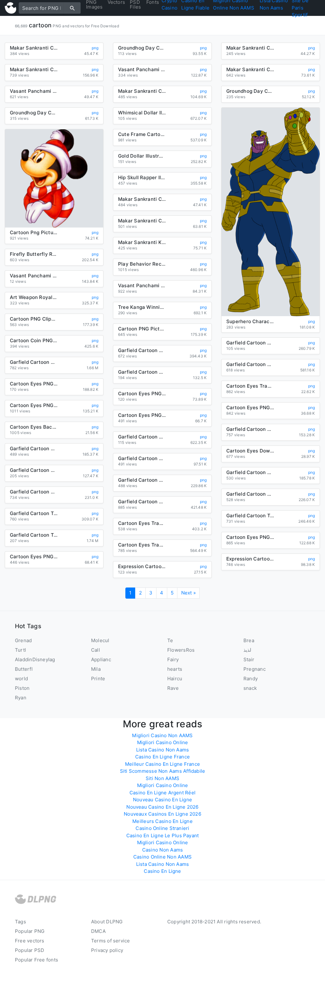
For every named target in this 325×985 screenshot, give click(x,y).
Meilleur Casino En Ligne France (162, 764)
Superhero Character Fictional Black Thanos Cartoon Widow (250, 321)
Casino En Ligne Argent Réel (162, 793)
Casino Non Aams (162, 850)
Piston (22, 688)
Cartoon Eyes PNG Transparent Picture (33, 384)
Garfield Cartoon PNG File (142, 350)
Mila (96, 669)
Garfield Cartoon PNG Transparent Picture (33, 492)
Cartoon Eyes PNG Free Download (33, 557)
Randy (250, 679)
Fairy (173, 659)
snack (250, 688)
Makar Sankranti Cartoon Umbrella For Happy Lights (142, 91)
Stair (248, 659)
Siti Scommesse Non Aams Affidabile (162, 771)
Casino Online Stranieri (162, 828)
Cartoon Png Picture (33, 232)
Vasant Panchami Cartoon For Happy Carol (142, 286)
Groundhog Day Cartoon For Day (250, 91)
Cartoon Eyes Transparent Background (250, 386)
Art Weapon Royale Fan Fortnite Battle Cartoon (33, 297)
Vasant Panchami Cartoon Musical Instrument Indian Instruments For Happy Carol (142, 69)
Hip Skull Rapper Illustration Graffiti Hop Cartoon (142, 177)
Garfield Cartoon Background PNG (33, 449)
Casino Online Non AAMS (162, 857)
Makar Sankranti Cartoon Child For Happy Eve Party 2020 (142, 221)
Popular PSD (29, 950)
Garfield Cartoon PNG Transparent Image (250, 494)
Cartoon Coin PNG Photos (33, 340)
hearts (174, 669)
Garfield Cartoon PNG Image (142, 372)
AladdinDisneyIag (35, 659)
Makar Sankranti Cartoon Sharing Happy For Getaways (33, 69)
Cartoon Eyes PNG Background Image (250, 408)
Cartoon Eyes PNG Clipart (142, 415)
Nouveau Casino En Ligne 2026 (162, 807)
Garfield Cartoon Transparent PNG (33, 535)
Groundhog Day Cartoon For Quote (142, 48)
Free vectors (29, 941)
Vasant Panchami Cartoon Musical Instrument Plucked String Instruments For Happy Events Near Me (33, 91)
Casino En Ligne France (162, 757)
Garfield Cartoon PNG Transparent (142, 502)
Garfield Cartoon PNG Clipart (250, 343)
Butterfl (24, 669)
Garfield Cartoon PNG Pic (142, 458)
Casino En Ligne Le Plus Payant (162, 835)
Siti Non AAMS (162, 778)
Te (170, 640)
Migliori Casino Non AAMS (162, 735)
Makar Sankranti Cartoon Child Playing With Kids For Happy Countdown (250, 69)
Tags (20, 922)
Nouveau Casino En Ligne (162, 800)
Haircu (174, 679)
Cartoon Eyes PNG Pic (33, 405)
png (95, 47)
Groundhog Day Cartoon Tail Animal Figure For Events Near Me (33, 113)
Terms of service (110, 941)
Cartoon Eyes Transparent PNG (142, 523)
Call (95, 650)
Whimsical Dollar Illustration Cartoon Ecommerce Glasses (142, 113)
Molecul (100, 640)
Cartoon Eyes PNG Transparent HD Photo (142, 394)
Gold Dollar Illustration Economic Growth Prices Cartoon (142, 156)
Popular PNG (29, 931)
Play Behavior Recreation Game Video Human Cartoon (142, 264)
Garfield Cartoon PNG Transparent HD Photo (250, 472)
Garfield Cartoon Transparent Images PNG (250, 516)
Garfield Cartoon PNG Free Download (33, 362)
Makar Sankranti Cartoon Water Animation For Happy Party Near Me (33, 48)
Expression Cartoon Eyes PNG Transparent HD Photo (142, 566)
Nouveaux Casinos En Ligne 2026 (162, 814)
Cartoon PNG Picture (142, 329)
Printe (98, 679)
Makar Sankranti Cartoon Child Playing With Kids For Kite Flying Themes (250, 48)
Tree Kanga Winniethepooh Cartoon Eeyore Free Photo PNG (142, 307)
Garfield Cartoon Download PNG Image (33, 470)
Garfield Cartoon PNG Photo (250, 429)
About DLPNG (107, 922)
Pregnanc (254, 669)
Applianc (101, 659)
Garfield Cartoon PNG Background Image (142, 480)
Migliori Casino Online (162, 742)
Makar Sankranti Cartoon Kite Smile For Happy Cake (142, 199)
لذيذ (247, 650)
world (21, 679)
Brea (248, 640)
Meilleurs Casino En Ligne (162, 821)
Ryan (20, 698)
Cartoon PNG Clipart (33, 319)
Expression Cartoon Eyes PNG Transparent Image (250, 559)
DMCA (98, 931)
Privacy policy (107, 950)
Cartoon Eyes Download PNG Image (250, 451)
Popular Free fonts (36, 960)
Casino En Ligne (162, 871)
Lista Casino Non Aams (162, 750)
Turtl (20, 650)
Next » (188, 593)
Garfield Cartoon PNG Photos (142, 437)
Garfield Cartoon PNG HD (250, 364)
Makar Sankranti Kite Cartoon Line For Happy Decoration (142, 242)
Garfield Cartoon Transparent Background (33, 513)
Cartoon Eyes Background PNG (33, 427)
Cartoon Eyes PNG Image (250, 537)
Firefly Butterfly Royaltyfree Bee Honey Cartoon (33, 254)
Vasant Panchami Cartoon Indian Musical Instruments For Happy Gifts (33, 276)
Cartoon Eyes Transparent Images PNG (142, 545)
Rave (173, 688)
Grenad (23, 640)
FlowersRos (181, 650)
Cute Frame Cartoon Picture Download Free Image (142, 134)
